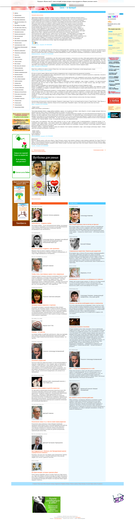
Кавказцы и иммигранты (20, 50)
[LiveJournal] (37, 43)
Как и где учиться (18, 59)
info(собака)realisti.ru (58, 518)
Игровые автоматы (18, 74)
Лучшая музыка (18, 100)
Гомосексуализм (18, 42)
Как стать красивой (19, 36)
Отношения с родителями (37, 341)
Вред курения (17, 63)
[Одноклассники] (34, 43)
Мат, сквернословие (73, 349)
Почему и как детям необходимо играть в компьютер (86, 303)
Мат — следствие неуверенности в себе (81, 368)
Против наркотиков (73, 236)
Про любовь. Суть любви (37, 206)
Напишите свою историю (37, 15)
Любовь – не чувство (38, 332)
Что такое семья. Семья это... (38, 404)
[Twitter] (32, 43)
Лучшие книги (18, 102)
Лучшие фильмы (18, 105)
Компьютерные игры (73, 288)
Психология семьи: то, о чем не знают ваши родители (49, 421)
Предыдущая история (39, 150)
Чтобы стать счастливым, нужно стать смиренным (48, 274)
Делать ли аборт (35, 460)
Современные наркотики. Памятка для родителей (85, 251)
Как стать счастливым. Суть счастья (39, 256)
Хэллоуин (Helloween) (19, 87)
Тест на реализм (112, 19)
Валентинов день (18, 85)
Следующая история (98, 150)
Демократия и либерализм (20, 52)
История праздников (19, 89)
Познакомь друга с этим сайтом (114, 24)
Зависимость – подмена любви (41, 223)
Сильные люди (18, 83)
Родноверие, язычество (74, 316)
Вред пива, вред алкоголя (20, 65)
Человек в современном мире (21, 72)
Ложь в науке (17, 57)
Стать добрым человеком (20, 78)
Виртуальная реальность (74, 380)
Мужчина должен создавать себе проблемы (45, 248)
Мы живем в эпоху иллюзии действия (81, 397)
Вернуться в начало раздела (39, 151)
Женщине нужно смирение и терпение (44, 305)
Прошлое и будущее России (20, 91)
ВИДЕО (16, 13)
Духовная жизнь (18, 96)
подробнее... (119, 35)
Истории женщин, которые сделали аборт (45, 472)
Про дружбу (17, 38)
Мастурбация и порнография (38, 375)
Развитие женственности (37, 287)
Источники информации (20, 19)
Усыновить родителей (39, 360)
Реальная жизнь (18, 15)
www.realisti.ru (78, 517)
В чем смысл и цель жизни (20, 94)
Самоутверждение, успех (20, 45)
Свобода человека (18, 81)
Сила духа (17, 55)
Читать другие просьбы (117, 52)
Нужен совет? (36, 12)
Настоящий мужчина (36, 232)
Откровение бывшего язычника (79, 326)
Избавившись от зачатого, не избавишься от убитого (86, 279)
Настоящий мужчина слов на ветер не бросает (84, 224)
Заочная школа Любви (19, 107)
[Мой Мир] (35, 43)
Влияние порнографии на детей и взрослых (45, 388)
